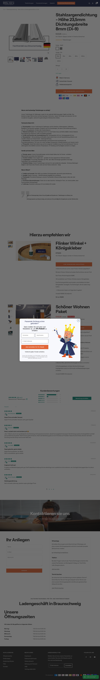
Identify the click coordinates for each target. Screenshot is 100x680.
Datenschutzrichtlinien (29, 357)
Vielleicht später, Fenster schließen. (35, 351)
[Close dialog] (78, 320)
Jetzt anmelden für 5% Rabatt (35, 347)
